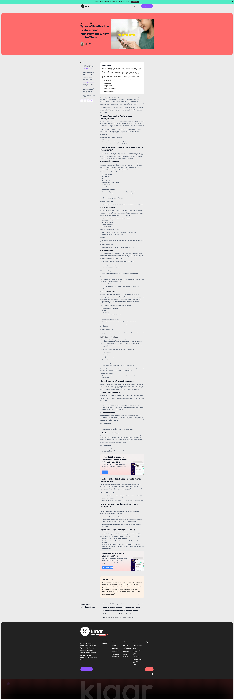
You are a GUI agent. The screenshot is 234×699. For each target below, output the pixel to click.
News (134, 653)
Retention (125, 654)
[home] (86, 6)
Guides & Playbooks (138, 650)
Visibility (125, 653)
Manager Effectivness (126, 651)
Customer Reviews (137, 659)
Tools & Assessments (138, 654)
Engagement (126, 647)
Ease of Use (125, 656)
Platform (114, 645)
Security (135, 651)
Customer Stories (137, 647)
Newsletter (136, 661)
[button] (116, 6)
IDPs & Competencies (115, 654)
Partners (135, 658)
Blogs (134, 648)
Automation (125, 657)
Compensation (115, 656)
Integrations (136, 656)
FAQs (134, 662)
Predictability (126, 645)
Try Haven (135, 1)
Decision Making (127, 648)
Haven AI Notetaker (138, 645)
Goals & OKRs (115, 647)
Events (134, 664)
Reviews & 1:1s (115, 650)
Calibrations (115, 651)
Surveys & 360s (115, 648)
